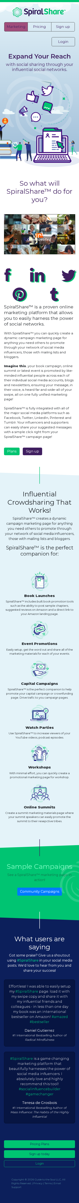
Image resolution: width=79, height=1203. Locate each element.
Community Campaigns (39, 892)
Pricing (39, 27)
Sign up (63, 27)
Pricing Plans (39, 1144)
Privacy (38, 1183)
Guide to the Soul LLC (48, 1179)
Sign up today (39, 1154)
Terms (48, 1183)
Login (63, 42)
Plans (11, 451)
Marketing (16, 27)
